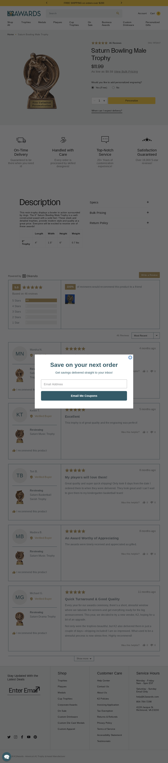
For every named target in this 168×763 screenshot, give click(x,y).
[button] (6, 756)
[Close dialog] (130, 357)
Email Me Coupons (84, 395)
